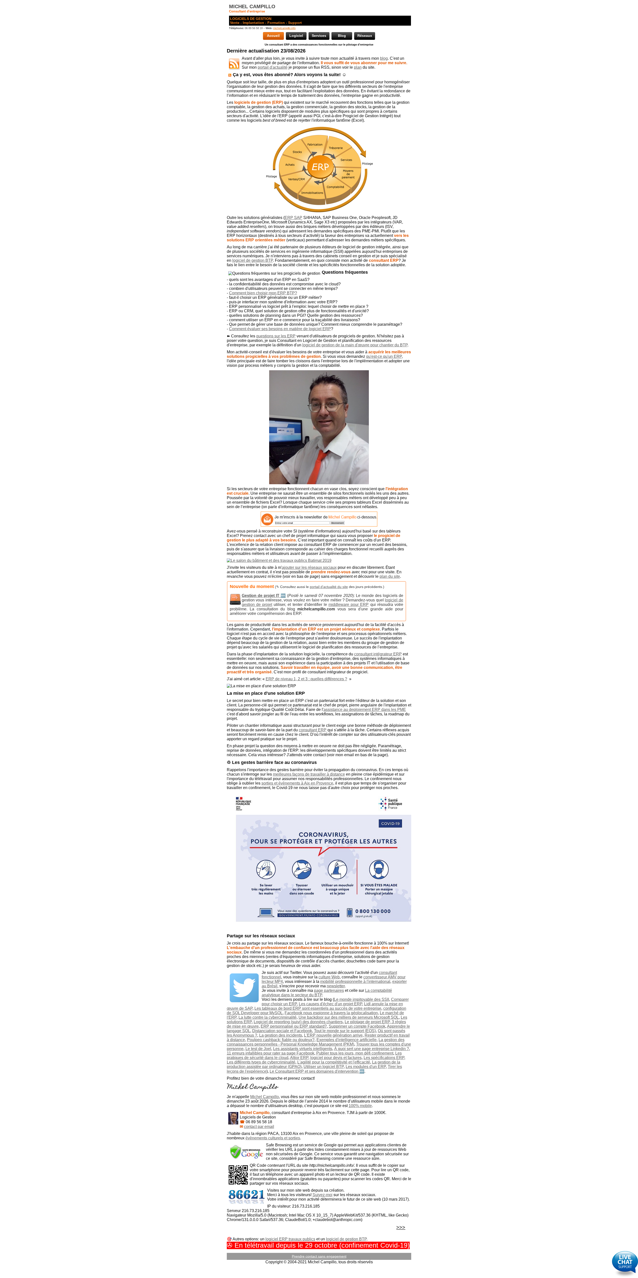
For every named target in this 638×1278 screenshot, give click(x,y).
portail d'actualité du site (329, 587)
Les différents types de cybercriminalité (261, 1062)
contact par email (259, 1126)
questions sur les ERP (276, 336)
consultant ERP (312, 730)
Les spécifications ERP (384, 1058)
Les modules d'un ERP (366, 1067)
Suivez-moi (322, 1195)
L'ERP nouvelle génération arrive (333, 1035)
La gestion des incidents (280, 1035)
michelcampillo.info (284, 28)
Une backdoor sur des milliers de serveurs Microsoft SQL (349, 1017)
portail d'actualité (273, 67)
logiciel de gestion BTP (252, 260)
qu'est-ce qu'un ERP (384, 356)
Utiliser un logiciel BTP (324, 1067)
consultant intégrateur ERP (378, 654)
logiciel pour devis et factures (336, 1058)
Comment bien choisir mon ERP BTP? (263, 293)
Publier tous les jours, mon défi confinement (354, 1053)
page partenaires (329, 990)
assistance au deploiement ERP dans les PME (364, 709)
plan (358, 67)
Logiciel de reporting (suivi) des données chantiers (298, 1022)
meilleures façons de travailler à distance (309, 774)
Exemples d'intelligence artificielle (347, 1040)
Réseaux (364, 36)
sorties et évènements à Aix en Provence (297, 783)
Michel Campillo (264, 1097)
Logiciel (296, 36)
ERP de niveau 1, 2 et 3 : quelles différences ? (306, 679)
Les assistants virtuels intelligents (302, 1049)
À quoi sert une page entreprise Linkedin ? (371, 1049)
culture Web (329, 977)
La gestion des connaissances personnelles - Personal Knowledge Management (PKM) (315, 1042)
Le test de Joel (258, 1049)
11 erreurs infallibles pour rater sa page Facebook (270, 1053)
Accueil (273, 36)
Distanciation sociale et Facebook (282, 1031)
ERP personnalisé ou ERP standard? (294, 1026)
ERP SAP (293, 217)
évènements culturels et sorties (272, 1138)
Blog (342, 36)
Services (319, 36)
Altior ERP (299, 1058)
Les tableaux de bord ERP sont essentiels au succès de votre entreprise (317, 1008)
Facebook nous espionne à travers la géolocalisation (331, 1013)
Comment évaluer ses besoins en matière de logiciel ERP (280, 329)
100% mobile (360, 1106)
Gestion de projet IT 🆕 (264, 595)
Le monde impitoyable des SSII (361, 999)
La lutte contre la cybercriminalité (268, 1017)
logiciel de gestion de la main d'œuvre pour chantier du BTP (354, 345)
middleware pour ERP (348, 604)
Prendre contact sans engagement (319, 1256)
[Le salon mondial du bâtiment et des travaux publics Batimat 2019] (319, 560)
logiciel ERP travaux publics (290, 1239)
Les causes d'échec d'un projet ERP (330, 1004)
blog (384, 58)
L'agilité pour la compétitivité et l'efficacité (333, 1062)
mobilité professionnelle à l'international (355, 981)
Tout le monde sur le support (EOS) (345, 1031)
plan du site (390, 576)
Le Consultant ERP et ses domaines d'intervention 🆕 (317, 1071)
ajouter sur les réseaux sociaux (309, 567)
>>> (400, 1227)
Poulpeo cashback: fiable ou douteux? (281, 1040)
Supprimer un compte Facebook (357, 1026)
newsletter (336, 986)
